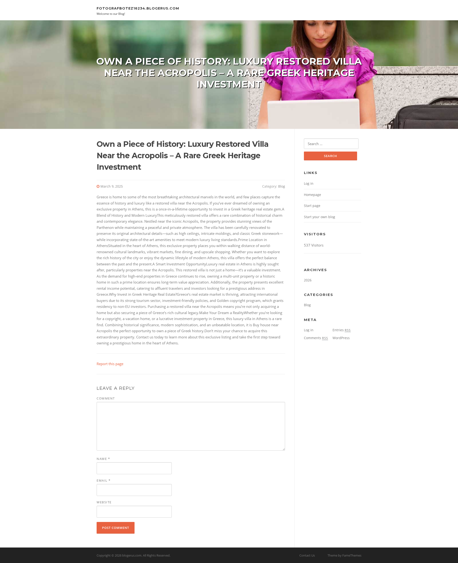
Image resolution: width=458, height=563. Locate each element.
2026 (308, 280)
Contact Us (307, 555)
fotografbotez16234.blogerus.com (138, 8)
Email (104, 480)
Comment (106, 398)
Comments (316, 338)
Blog (281, 186)
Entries (342, 330)
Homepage (312, 194)
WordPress (341, 338)
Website (104, 502)
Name (103, 459)
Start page (312, 205)
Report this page (110, 363)
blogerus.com (131, 555)
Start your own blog (319, 217)
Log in (308, 183)
